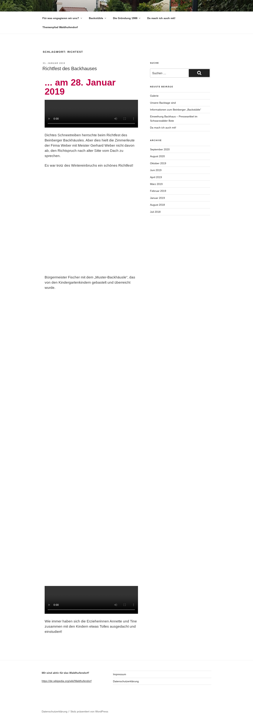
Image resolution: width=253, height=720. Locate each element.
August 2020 (157, 156)
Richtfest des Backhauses (69, 68)
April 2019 (156, 177)
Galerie (154, 95)
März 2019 (156, 184)
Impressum (119, 674)
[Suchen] (199, 73)
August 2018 (157, 204)
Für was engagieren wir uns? (60, 18)
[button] (91, 114)
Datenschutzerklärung (126, 681)
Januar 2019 (157, 197)
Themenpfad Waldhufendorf (60, 27)
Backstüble (96, 18)
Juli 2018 (155, 211)
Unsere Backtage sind (163, 102)
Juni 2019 (156, 170)
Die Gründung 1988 (125, 18)
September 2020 (160, 149)
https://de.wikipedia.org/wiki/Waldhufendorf (66, 680)
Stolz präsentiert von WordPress (89, 711)
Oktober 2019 (158, 163)
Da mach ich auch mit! (161, 18)
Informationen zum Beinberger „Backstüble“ (175, 109)
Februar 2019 (158, 190)
